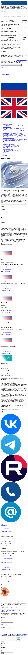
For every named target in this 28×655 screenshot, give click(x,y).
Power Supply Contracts (16, 136)
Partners (10, 128)
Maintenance (6, 141)
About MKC (6, 125)
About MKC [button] (6, 124)
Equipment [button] (5, 149)
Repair (4, 143)
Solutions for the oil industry (16, 139)
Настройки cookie (4, 611)
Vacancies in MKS (19, 130)
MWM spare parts (15, 150)
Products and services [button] (8, 133)
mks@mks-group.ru (8, 271)
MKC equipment (7, 151)
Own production (7, 136)
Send (2, 642)
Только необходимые (12, 64)
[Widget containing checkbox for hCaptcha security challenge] (11, 638)
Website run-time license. (14, 609)
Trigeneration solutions (16, 140)
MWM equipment (7, 150)
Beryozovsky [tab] (9, 562)
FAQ (2, 67)
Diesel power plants (19, 134)
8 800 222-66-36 (5, 74)
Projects (5, 154)
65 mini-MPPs (4, 195)
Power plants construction (9, 134)
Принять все (3, 64)
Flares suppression (15, 146)
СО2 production (7, 147)
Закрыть (19, 64)
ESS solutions (6, 139)
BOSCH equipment (7, 152)
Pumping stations (10, 138)
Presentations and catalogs (9, 130)
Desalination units (16, 145)
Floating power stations (16, 147)
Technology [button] (6, 144)
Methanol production (8, 145)
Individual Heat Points (21, 135)
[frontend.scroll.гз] (1, 645)
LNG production (7, 146)
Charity (9, 127)
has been (14, 603)
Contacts (5, 155)
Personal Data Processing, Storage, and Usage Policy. (12, 610)
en (1, 118)
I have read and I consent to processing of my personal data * (14, 635)
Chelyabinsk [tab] (3, 562)
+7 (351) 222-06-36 (7, 269)
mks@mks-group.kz (8, 375)
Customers (5, 128)
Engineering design (12, 135)
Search (2, 653)
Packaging (5, 135)
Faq (7, 132)
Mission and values (13, 125)
